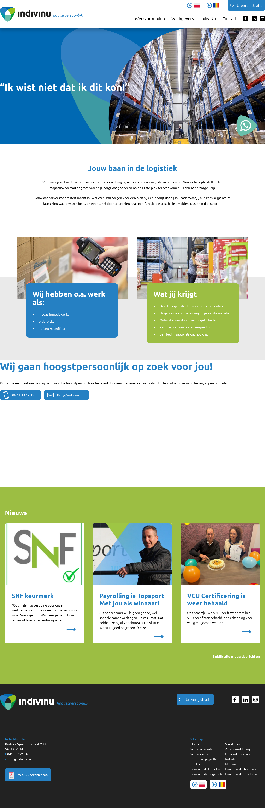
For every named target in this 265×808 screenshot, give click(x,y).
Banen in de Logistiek (206, 774)
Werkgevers (182, 18)
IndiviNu (208, 18)
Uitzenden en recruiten (242, 754)
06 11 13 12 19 (23, 395)
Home (194, 744)
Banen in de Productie (241, 774)
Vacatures (232, 744)
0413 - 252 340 (18, 754)
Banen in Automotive (206, 769)
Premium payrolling (204, 759)
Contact (229, 18)
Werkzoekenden (150, 18)
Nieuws (230, 764)
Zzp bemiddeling (237, 749)
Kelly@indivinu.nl (69, 395)
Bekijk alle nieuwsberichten (236, 656)
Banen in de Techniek (241, 769)
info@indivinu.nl (20, 759)
